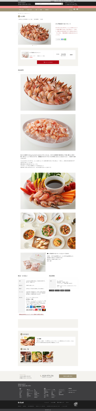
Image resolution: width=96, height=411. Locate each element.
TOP (18, 13)
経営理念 (24, 406)
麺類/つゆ (28, 389)
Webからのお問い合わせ (67, 376)
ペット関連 (53, 389)
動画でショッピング (47, 389)
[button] (32, 45)
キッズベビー (53, 395)
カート (77, 10)
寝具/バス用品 (46, 395)
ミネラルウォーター (30, 390)
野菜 (20, 394)
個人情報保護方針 (31, 406)
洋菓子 (21, 395)
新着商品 (46, 9)
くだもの (21, 390)
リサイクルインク (61, 390)
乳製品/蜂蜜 (29, 395)
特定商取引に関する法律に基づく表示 (53, 406)
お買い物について (71, 392)
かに (22, 13)
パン (27, 397)
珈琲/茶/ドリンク (29, 393)
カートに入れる (48, 62)
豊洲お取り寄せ (36, 393)
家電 (44, 393)
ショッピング (52, 0)
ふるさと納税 (57, 0)
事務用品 (52, 394)
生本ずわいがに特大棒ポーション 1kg (25, 19)
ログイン (74, 10)
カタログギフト (36, 395)
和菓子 (21, 397)
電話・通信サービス (63, 0)
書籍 (52, 393)
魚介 (20, 13)
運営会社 (19, 406)
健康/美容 (35, 397)
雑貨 (44, 397)
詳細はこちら (32, 282)
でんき (69, 0)
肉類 (20, 393)
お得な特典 (72, 0)
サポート (77, 0)
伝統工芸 (52, 397)
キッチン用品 (46, 394)
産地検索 (35, 394)
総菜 (35, 390)
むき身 (41, 19)
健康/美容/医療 (61, 394)
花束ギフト (46, 390)
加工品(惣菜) (36, 19)
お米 (20, 389)
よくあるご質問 (64, 406)
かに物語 (22, 16)
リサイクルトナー (61, 389)
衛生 (59, 393)
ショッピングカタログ (72, 390)
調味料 (28, 394)
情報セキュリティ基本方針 (40, 406)
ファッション (53, 390)
